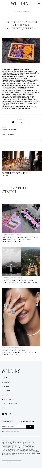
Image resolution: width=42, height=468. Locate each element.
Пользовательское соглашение (11, 459)
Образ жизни (17, 12)
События (26, 12)
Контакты (6, 395)
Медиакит (6, 382)
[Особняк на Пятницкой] (21, 174)
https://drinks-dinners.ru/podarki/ (20, 108)
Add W (4, 408)
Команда (5, 386)
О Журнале (6, 378)
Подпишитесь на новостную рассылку (18, 421)
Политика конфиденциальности (12, 461)
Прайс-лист (6, 390)
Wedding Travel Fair (10, 403)
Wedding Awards (9, 399)
